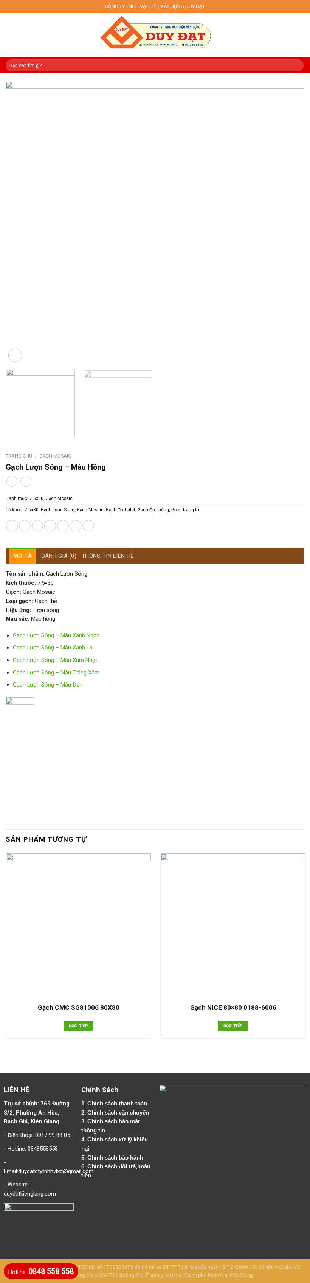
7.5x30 (36, 498)
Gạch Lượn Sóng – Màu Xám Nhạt (55, 660)
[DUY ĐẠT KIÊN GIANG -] (155, 35)
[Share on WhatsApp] (12, 526)
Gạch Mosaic (55, 456)
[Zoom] (15, 355)
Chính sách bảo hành (116, 1158)
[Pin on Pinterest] (63, 526)
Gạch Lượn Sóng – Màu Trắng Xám (56, 672)
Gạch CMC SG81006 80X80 (78, 1007)
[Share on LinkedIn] (88, 526)
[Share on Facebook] (25, 526)
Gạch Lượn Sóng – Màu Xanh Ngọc (56, 635)
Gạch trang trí (185, 509)
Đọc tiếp (78, 1025)
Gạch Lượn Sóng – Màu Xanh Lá (52, 647)
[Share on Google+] (75, 526)
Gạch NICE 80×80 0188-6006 (233, 1007)
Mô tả (22, 556)
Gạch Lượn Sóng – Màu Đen (47, 684)
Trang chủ (19, 456)
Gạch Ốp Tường (153, 509)
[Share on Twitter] (37, 526)
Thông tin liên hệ (108, 556)
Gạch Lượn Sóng (57, 509)
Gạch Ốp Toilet (120, 509)
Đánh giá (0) (59, 556)
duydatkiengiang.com (30, 1193)
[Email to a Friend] (50, 526)
